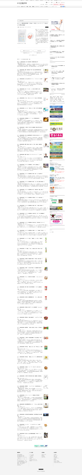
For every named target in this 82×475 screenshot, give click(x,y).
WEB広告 (27, 0)
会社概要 (55, 454)
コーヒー (51, 101)
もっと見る (46, 6)
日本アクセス (54, 96)
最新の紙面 (58, 2)
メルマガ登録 (51, 4)
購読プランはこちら (26, 50)
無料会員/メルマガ (19, 464)
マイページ (41, 469)
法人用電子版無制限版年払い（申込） (22, 461)
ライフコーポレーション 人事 (60, 101)
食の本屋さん (41, 0)
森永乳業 (58, 96)
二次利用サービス (32, 0)
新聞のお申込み (62, 4)
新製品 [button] (33, 6)
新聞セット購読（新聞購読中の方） (22, 462)
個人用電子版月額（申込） (21, 455)
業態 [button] (27, 6)
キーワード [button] (37, 6)
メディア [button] (41, 6)
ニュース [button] (18, 6)
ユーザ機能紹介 (32, 455)
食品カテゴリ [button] (23, 6)
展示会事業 (43, 456)
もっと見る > (63, 31)
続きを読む (39, 50)
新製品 (51, 96)
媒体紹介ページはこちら (53, 125)
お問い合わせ (19, 465)
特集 (30, 6)
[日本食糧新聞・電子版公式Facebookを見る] (63, 6)
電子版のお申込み (56, 4)
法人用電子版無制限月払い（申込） (22, 460)
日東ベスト (61, 96)
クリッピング (54, 2)
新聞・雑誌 (37, 0)
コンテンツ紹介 (32, 454)
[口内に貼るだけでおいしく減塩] (26, 35)
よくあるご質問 (42, 4)
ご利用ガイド (46, 4)
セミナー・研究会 (47, 0)
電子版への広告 (44, 454)
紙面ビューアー (49, 2)
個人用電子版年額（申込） (21, 456)
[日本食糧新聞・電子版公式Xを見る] (64, 6)
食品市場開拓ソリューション (57, 0)
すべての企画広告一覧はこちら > (60, 118)
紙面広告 (43, 455)
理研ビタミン (54, 101)
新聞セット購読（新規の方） (21, 463)
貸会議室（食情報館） (57, 461)
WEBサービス (22, 0)
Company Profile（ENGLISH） (58, 462)
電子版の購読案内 (19, 454)
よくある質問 (31, 457)
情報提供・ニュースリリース (33, 460)
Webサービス (56, 455)
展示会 (52, 0)
